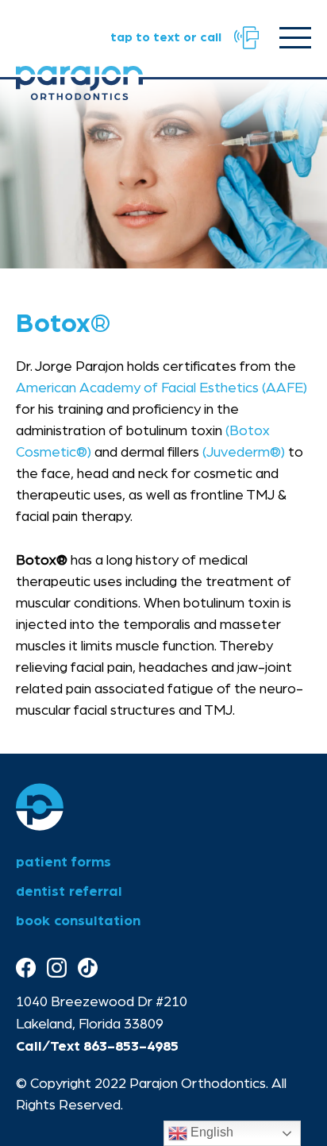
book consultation (78, 921)
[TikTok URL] (88, 969)
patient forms (63, 862)
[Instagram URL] (57, 969)
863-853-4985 (131, 1047)
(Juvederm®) (243, 453)
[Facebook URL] (26, 969)
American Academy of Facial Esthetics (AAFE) (161, 388)
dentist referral (69, 892)
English (210, 1132)
